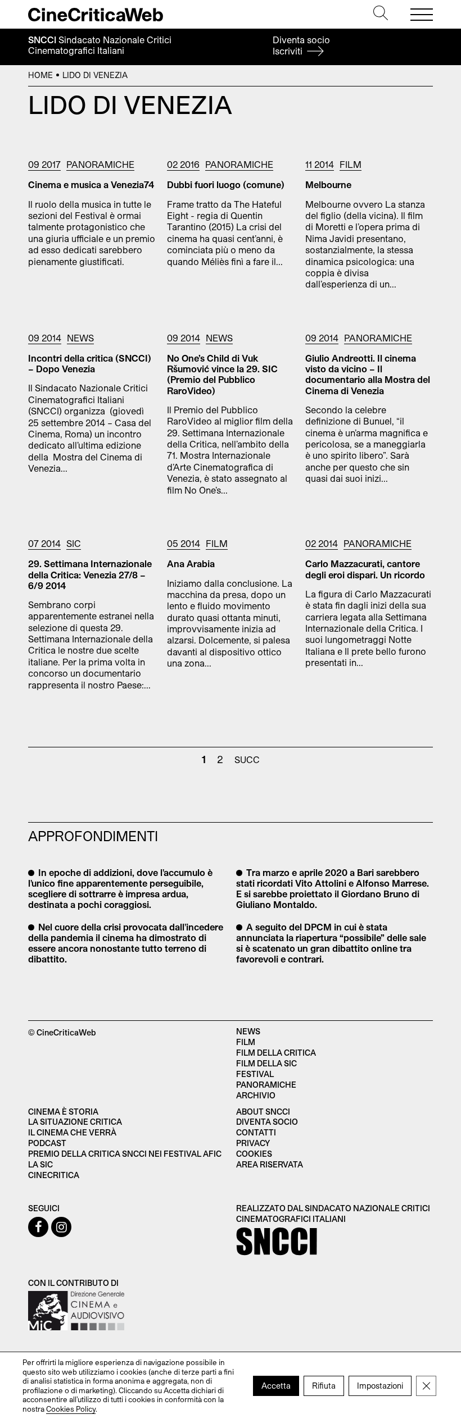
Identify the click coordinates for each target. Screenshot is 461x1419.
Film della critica (276, 1052)
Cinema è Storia (63, 1111)
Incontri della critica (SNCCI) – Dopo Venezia (89, 363)
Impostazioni (380, 1385)
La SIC (40, 1164)
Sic (73, 543)
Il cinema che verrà (72, 1132)
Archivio (255, 1095)
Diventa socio (301, 45)
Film (350, 164)
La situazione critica (75, 1121)
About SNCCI (263, 1111)
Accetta (276, 1385)
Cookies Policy (71, 1408)
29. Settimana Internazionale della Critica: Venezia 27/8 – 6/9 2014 (90, 574)
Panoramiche (100, 164)
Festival (255, 1074)
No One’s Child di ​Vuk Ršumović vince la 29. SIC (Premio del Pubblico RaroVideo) (222, 374)
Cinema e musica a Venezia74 (91, 184)
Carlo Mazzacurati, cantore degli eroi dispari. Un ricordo (365, 569)
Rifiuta (324, 1385)
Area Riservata (269, 1164)
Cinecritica (53, 1175)
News (80, 337)
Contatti (256, 1132)
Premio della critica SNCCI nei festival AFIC (125, 1153)
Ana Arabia (191, 563)
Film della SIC (266, 1063)
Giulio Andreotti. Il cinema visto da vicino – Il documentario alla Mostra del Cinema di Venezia (367, 374)
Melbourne (328, 184)
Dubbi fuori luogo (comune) (225, 184)
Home (40, 75)
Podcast (47, 1143)
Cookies (254, 1153)
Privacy (253, 1143)
